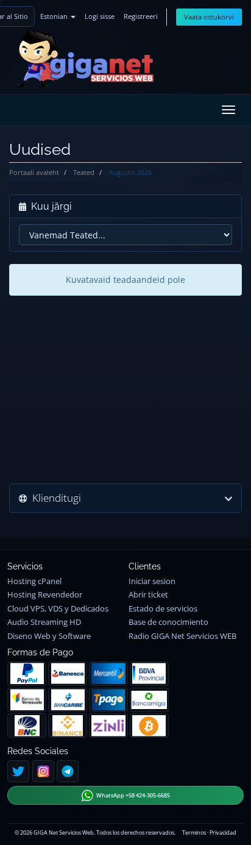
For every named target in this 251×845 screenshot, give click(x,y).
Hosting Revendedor (44, 595)
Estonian (54, 16)
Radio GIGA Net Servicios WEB (182, 636)
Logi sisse (100, 16)
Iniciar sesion (152, 581)
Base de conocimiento (168, 622)
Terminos (194, 832)
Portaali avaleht (34, 172)
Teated (83, 172)
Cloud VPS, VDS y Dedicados (57, 609)
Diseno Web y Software (49, 636)
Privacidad (223, 832)
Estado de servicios (163, 609)
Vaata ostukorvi (209, 16)
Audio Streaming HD (44, 622)
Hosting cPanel (34, 581)
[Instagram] (43, 771)
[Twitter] (18, 771)
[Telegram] (68, 771)
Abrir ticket (148, 595)
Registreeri (141, 16)
